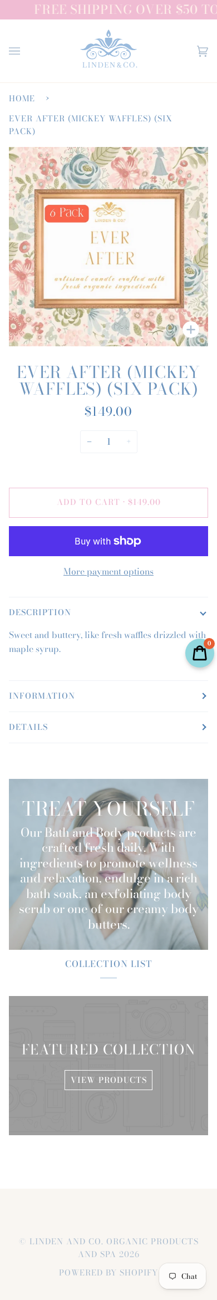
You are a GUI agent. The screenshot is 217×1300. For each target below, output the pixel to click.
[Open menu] (25, 50)
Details (28, 727)
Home (22, 98)
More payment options (108, 571)
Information (42, 696)
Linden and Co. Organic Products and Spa (114, 1247)
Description (40, 612)
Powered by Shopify (108, 1273)
